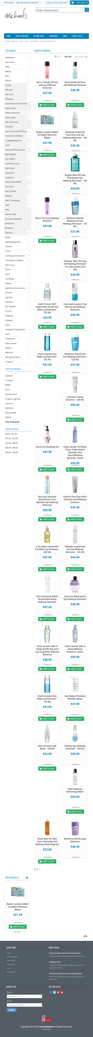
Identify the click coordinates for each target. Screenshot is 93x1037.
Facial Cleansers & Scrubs (16, 103)
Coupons (9, 361)
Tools (7, 145)
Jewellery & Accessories (15, 288)
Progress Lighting (12, 399)
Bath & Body (10, 154)
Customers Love (12, 163)
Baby (7, 66)
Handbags (9, 279)
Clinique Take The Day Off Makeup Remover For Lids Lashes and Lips (75, 265)
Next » (60, 56)
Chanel (8, 85)
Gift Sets (8, 90)
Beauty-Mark (10, 412)
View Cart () (82, 2)
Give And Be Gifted (13, 182)
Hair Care (9, 186)
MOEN (8, 385)
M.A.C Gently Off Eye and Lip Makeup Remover (47, 85)
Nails (7, 205)
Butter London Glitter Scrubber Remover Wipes (47, 135)
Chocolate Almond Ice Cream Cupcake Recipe (65, 973)
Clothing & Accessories (15, 255)
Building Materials (13, 242)
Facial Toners (10, 108)
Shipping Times (55, 962)
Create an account (31, 2)
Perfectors (9, 223)
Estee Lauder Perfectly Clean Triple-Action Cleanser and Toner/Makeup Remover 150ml (75, 452)
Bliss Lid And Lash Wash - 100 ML (47, 747)
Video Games (11, 343)
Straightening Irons (13, 140)
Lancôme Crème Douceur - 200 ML (75, 398)
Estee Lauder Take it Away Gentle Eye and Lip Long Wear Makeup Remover (47, 650)
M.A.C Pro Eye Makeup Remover (47, 219)
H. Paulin (9, 380)
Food (7, 274)
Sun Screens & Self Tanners (16, 131)
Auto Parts (9, 62)
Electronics (10, 265)
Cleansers (33, 41)
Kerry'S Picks (10, 191)
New (7, 209)
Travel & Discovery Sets (15, 150)
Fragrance (9, 177)
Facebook (50, 992)
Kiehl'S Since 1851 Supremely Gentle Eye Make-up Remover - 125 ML (47, 308)
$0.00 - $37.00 (11, 434)
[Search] (87, 10)
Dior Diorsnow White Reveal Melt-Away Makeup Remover (47, 599)
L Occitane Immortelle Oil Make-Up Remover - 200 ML (47, 549)
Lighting (8, 297)
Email (9, 1001)
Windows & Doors (13, 357)
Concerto (9, 403)
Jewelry (8, 283)
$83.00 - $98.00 (11, 452)
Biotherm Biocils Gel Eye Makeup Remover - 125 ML (75, 356)
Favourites (9, 173)
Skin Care (24, 41)
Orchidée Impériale (13, 219)
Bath (7, 76)
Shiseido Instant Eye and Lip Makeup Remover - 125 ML (75, 549)
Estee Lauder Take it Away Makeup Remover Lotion (75, 649)
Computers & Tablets (14, 260)
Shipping (9, 315)
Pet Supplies (10, 306)
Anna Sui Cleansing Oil (47, 446)
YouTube (62, 992)
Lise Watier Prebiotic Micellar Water (75, 697)
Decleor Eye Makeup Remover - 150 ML (75, 747)
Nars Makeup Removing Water (75, 790)
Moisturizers (10, 117)
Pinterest (58, 992)
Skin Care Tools (11, 122)
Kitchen (8, 292)
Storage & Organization (15, 329)
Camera (8, 246)
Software (9, 320)
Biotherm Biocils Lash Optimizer (75, 840)
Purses (8, 311)
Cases (7, 251)
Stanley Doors (11, 394)
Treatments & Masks (14, 136)
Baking (8, 71)
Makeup (8, 196)
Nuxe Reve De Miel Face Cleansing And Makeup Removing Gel (47, 841)
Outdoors (9, 302)
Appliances (10, 57)
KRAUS (8, 417)
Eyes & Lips (10, 168)
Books (8, 237)
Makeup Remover (12, 113)
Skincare (9, 232)
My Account (9, 2)
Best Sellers (10, 159)
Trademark (10, 338)
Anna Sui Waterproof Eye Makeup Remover (75, 598)
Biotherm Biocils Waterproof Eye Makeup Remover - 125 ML (75, 222)
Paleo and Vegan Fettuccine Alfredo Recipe (65, 953)
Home (7, 41)
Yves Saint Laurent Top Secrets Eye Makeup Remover (75, 307)
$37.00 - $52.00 (11, 438)
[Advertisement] (47, 27)
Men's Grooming (12, 200)
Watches (9, 352)
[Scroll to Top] (85, 937)
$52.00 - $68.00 (11, 443)
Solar (7, 325)
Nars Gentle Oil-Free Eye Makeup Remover (75, 84)
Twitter (54, 992)
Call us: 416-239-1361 (57, 2)
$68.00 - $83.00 (11, 447)
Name (9, 992)
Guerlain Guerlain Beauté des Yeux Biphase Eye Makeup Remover (47, 501)
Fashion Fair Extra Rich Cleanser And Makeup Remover (75, 499)
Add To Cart (48, 105)
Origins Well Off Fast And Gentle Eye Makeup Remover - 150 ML (75, 179)
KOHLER (8, 376)
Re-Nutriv (9, 228)
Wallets (8, 348)
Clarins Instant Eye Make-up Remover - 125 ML (47, 699)
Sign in (18, 2)
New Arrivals (10, 214)
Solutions (9, 126)
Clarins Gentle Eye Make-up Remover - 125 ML (47, 356)
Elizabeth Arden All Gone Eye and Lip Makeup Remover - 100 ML (75, 136)
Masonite (9, 408)
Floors (8, 269)
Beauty (15, 41)
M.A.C (7, 389)
